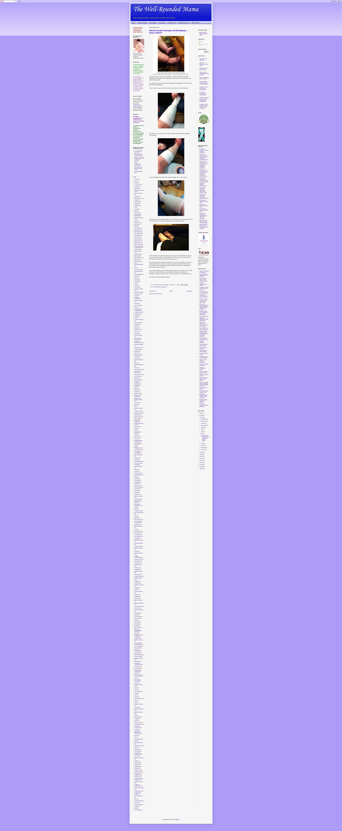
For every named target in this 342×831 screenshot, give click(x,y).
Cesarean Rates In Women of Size (204, 372)
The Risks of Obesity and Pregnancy (137, 732)
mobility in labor (138, 576)
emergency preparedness (137, 342)
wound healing (138, 804)
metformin (136, 567)
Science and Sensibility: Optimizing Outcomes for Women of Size (203, 190)
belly (135, 220)
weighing (136, 768)
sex (135, 700)
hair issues (137, 436)
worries (136, 802)
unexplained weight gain (137, 753)
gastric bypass (137, 416)
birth (135, 226)
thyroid (136, 735)
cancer (136, 278)
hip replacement (138, 454)
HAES (135, 435)
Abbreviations (195, 22)
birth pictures (137, 231)
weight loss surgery (139, 788)
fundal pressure (138, 413)
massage (136, 538)
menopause (137, 563)
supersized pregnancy (137, 726)
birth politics (137, 233)
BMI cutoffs (137, 256)
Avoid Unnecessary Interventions (137, 164)
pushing (136, 673)
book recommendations (138, 264)
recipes (136, 683)
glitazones (136, 426)
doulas (136, 331)
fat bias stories (137, 374)
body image (137, 261)
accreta (136, 179)
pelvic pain (137, 618)
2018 (201, 415)
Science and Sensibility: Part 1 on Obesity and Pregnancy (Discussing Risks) (204, 157)
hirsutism (136, 457)
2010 (201, 464)
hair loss (136, 438)
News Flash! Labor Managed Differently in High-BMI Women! (204, 318)
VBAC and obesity (138, 758)
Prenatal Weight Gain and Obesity (204, 292)
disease (136, 328)
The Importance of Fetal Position (204, 345)
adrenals (136, 188)
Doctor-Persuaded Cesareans (204, 365)
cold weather (137, 305)
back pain (136, 212)
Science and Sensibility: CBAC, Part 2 (204, 206)
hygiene (136, 471)
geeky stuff (137, 418)
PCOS (136, 615)
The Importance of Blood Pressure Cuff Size (204, 275)
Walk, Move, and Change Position (138, 154)
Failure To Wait (203, 298)
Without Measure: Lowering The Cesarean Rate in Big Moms (204, 226)
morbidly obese (138, 578)
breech (136, 276)
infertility (136, 490)
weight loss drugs (138, 781)
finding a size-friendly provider (138, 399)
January (203, 449)
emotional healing (138, 344)
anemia (136, 200)
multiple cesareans (139, 585)
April (202, 443)
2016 (201, 452)
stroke (135, 720)
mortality (136, 581)
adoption (136, 186)
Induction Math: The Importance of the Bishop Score (204, 83)
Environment (137, 349)
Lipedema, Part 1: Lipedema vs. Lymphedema (204, 88)
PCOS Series (137, 616)
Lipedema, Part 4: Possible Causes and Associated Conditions (204, 106)
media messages (138, 553)
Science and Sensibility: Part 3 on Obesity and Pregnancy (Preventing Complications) (204, 173)
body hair (136, 259)
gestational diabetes (137, 421)
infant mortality (138, 487)
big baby (136, 224)
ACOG (136, 183)
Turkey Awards (138, 745)
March (202, 445)
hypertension (137, 473)
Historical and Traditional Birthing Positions (204, 73)
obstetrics (136, 608)
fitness (136, 404)
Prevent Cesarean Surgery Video (204, 391)
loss (135, 529)
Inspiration (137, 494)
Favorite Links (172, 22)
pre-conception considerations (138, 643)
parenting (136, 613)
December (203, 419)
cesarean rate (137, 292)
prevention (137, 666)
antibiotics (136, 205)
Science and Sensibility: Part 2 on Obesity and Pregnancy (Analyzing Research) (204, 165)
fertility (136, 391)
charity (136, 295)
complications (137, 312)
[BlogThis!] (182, 285)
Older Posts (189, 291)
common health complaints (138, 310)
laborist (136, 517)
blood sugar (137, 254)
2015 (201, 454)
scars (135, 693)
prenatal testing (138, 654)
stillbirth (136, 718)
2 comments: (172, 284)
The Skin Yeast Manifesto (203, 59)
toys (135, 737)
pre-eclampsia (137, 646)
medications (137, 561)
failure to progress (138, 359)
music (135, 589)
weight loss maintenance (137, 785)
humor (136, 469)
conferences (137, 314)
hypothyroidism (138, 474)
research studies (138, 684)
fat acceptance (138, 369)
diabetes (136, 324)
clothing (136, 303)
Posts (201, 41)
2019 (201, 413)
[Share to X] (184, 285)
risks (135, 687)
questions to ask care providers (138, 675)
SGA (135, 702)
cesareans (137, 293)
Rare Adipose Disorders (137, 680)
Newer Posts (153, 291)
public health (137, 668)
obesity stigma (137, 606)
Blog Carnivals (138, 244)
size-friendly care (138, 712)
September (204, 425)
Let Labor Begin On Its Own (138, 151)
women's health (138, 800)
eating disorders (138, 335)
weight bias (137, 770)
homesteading (137, 461)
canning (136, 279)
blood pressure (138, 251)
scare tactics (137, 691)
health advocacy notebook (138, 441)
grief (135, 430)
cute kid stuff (137, 322)
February (203, 447)
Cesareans (162, 22)
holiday (136, 459)
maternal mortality (138, 540)
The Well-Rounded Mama (165, 9)
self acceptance (138, 698)
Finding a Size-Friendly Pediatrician (203, 361)
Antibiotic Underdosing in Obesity (203, 284)
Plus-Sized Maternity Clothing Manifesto (204, 405)
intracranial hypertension (137, 505)
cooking (136, 315)
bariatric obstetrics (138, 217)
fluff (135, 406)
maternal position (138, 543)
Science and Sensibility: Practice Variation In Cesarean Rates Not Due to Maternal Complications (204, 181)
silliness (136, 707)
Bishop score (137, 240)
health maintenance (137, 447)
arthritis (136, 209)
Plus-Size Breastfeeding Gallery (137, 631)
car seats (136, 281)
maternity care (137, 546)
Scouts (136, 696)
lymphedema (164, 286)
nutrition (136, 596)
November (203, 421)
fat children (137, 376)
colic (135, 307)
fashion (136, 367)
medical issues (138, 559)
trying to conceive (138, 742)
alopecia (136, 196)
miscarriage (137, 574)
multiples (136, 588)
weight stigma (137, 791)
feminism (136, 389)
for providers (137, 411)
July (202, 429)
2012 (201, 460)
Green (136, 428)
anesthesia (137, 201)
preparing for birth (138, 658)
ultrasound (137, 749)
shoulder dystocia (138, 704)
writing (136, 806)
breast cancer (137, 269)
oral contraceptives (139, 610)
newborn (136, 594)
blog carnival (137, 242)
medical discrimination (137, 557)
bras (135, 267)
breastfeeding (137, 274)
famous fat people (138, 364)
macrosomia (137, 532)
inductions (136, 485)
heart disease (137, 449)
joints (135, 509)
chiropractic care (138, 300)
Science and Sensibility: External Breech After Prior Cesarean (203, 216)
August (203, 427)
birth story (136, 237)
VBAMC (136, 761)
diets (135, 326)
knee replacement (138, 512)
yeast (135, 808)
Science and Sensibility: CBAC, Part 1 (204, 201)
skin (135, 715)
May (202, 433)
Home (133, 22)
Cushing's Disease (139, 319)
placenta (136, 624)
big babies (137, 222)
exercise (136, 353)
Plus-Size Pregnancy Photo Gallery (138, 635)
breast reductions (138, 271)
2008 (201, 468)
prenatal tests (137, 656)
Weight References (183, 22)
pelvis (135, 620)
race (135, 678)
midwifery (136, 569)
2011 (201, 462)
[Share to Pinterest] (187, 285)
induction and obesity (137, 483)
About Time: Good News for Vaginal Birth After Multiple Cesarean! (204, 384)
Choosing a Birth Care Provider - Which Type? (204, 301)
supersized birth (138, 724)
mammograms (137, 536)
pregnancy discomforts (137, 650)
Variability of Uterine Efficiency (204, 295)
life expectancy (138, 519)
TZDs (135, 747)
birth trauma (137, 239)
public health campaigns (137, 670)
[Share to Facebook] (185, 285)
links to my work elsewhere (138, 522)
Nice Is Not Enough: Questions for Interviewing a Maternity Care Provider (204, 307)
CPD (135, 317)
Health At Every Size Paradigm (203, 351)
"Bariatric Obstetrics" (202, 342)
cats (135, 283)
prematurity (137, 653)
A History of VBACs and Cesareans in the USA (204, 289)
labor (135, 515)
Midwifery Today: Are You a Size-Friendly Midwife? (204, 221)
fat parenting (137, 380)
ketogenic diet (137, 510)
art (135, 207)
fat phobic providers (136, 382)
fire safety (136, 402)
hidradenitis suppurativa (137, 452)
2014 (201, 456)
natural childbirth (138, 591)
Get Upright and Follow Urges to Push (138, 168)
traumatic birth (137, 739)
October (203, 423)
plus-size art (137, 627)
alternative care (138, 198)
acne (135, 181)
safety (135, 689)
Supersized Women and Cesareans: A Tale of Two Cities (204, 324)
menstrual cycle (138, 564)
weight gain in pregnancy (137, 774)
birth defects (137, 230)
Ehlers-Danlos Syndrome (137, 339)
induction (136, 480)
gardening (136, 415)
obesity (136, 598)
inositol (136, 492)
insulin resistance (138, 496)
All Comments (203, 44)
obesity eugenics (138, 600)
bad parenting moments (137, 215)
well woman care (138, 796)
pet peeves (137, 622)
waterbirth (136, 766)
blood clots (137, 249)
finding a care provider (137, 396)
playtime (136, 625)
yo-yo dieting (137, 810)
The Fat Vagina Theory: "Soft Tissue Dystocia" (204, 280)
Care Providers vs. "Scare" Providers (204, 328)
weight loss (137, 776)
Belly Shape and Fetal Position (204, 69)
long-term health (138, 526)
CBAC (136, 285)
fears (135, 388)
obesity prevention (138, 603)
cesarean (136, 287)
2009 (201, 466)
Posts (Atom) (159, 293)
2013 (201, 458)
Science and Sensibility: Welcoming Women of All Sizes (204, 196)
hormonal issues (138, 466)
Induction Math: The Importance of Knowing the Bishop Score (204, 313)
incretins (136, 478)
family (135, 363)
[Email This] (180, 285)
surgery (136, 729)
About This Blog (142, 22)
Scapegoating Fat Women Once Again (204, 379)
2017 (201, 417)
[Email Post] (177, 284)
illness (136, 476)
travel (135, 740)
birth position (137, 235)
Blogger (177, 819)
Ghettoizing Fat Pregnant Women (204, 338)
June (202, 431)
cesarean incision (138, 289)
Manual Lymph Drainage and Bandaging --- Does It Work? (205, 438)
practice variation (138, 640)
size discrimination (138, 709)
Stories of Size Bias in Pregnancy (204, 272)
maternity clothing (138, 548)
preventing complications (137, 664)
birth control (137, 228)
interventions (137, 499)
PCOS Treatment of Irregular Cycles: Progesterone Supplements (204, 99)
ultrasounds (137, 751)
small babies (137, 717)
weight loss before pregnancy (138, 779)
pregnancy (137, 648)
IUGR (135, 507)
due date (136, 333)
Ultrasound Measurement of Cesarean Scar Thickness (203, 395)
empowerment (137, 347)
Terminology (152, 22)
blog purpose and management (138, 247)
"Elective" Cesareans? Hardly (202, 368)
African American (138, 193)
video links (137, 762)
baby (135, 211)
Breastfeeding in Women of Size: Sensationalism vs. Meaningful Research (204, 333)
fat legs (154, 286)
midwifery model (138, 571)
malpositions (137, 534)
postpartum (137, 638)
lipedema (159, 286)
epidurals (136, 351)
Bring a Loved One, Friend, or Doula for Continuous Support (139, 159)
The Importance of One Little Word (204, 357)
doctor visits (137, 329)
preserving (137, 661)
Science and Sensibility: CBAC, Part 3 (204, 210)
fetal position (137, 393)
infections (136, 488)
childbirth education (136, 298)
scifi (135, 695)
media (136, 551)
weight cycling (137, 772)
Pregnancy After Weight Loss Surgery (203, 401)
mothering (136, 583)
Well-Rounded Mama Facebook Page (204, 34)
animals (136, 203)
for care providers (138, 408)
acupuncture (137, 184)
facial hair (136, 358)
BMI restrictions (138, 257)
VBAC (135, 756)
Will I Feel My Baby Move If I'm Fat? (204, 78)
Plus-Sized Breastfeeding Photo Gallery (203, 94)
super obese (137, 722)
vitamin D (136, 764)
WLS (135, 799)
